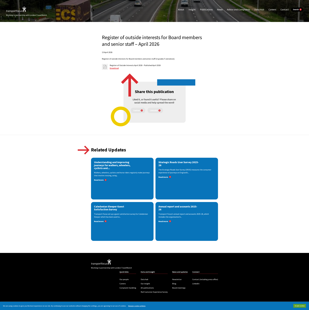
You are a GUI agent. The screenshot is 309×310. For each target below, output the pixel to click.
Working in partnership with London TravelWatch (26, 15)
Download (114, 68)
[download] (105, 67)
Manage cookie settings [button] (137, 306)
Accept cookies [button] (300, 306)
